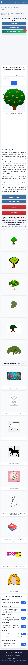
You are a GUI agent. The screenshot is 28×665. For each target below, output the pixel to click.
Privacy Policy (18, 655)
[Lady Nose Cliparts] (14, 579)
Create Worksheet (14, 27)
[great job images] (14, 376)
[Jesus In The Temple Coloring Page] (14, 401)
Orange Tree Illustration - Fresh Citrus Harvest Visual (13, 8)
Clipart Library (10, 653)
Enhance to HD (14, 201)
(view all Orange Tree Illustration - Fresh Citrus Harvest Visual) (14, 227)
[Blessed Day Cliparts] (14, 476)
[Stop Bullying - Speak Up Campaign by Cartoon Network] (14, 554)
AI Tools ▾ (14, 2)
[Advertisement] (14, 50)
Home (2, 6)
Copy (23, 602)
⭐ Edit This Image (14, 197)
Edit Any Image (14, 23)
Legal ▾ (25, 2)
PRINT (14, 207)
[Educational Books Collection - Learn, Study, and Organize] (14, 528)
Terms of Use (9, 655)
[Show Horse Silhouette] (14, 451)
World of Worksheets (14, 658)
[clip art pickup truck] (14, 426)
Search (14, 83)
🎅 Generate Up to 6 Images (16, 31)
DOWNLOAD (14, 212)
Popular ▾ (20, 2)
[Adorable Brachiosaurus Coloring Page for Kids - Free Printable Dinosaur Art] (14, 501)
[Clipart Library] (1, 2)
